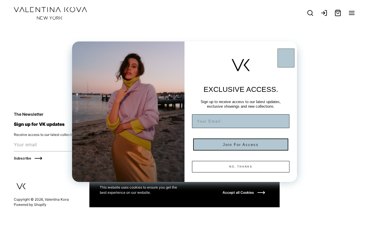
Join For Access (241, 144)
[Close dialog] (286, 58)
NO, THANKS (240, 166)
